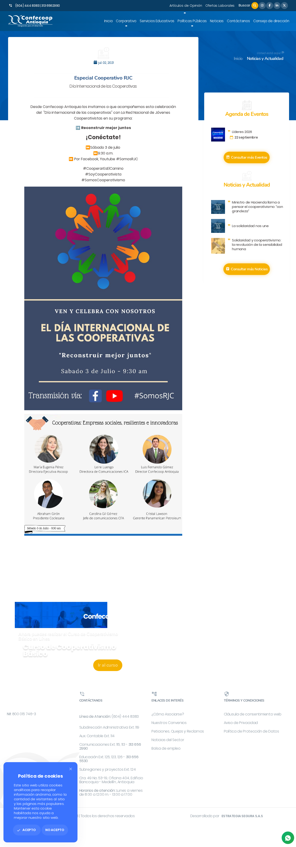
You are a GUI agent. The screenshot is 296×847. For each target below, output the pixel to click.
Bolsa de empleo (166, 748)
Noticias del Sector (167, 740)
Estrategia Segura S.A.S (242, 816)
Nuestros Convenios (169, 723)
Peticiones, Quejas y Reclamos (177, 731)
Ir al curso (108, 665)
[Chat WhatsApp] (288, 838)
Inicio (238, 59)
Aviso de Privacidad (241, 723)
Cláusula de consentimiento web (253, 714)
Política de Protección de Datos (251, 731)
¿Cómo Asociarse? (167, 714)
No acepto (54, 830)
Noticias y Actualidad (265, 59)
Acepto (26, 830)
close (70, 769)
